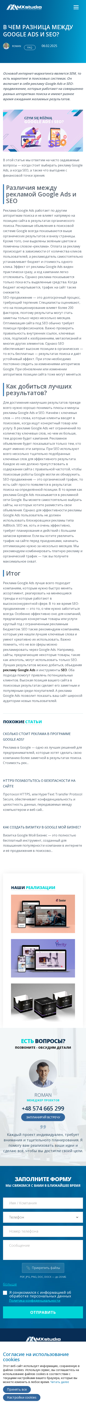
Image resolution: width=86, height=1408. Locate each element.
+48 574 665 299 (43, 1108)
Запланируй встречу (43, 1117)
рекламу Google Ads (19, 670)
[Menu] (76, 7)
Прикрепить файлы (43, 1268)
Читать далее (59, 1382)
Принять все (17, 1389)
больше (10, 1284)
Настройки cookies (21, 1397)
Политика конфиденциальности (34, 1300)
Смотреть (34, 919)
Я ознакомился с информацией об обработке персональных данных (40, 1294)
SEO (64, 670)
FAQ (29, 47)
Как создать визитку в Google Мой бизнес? (42, 827)
